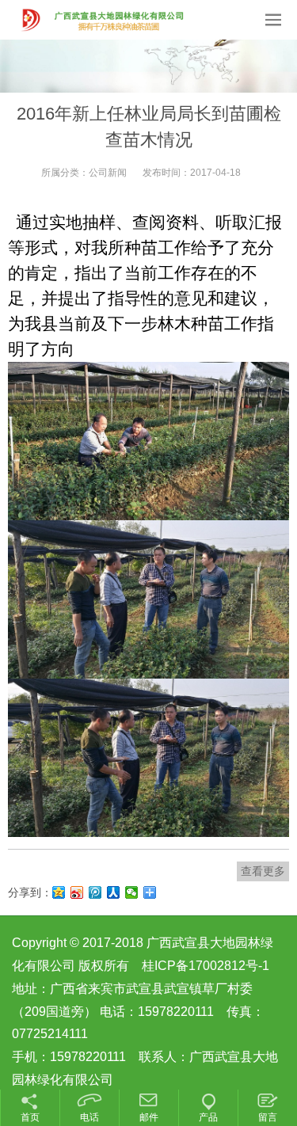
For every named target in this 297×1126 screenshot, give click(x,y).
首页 (30, 1117)
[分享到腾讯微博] (95, 892)
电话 (89, 1117)
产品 (208, 1117)
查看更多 (263, 871)
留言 (267, 1117)
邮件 (148, 1117)
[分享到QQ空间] (59, 892)
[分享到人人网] (113, 892)
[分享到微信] (132, 892)
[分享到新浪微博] (77, 892)
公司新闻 (108, 172)
